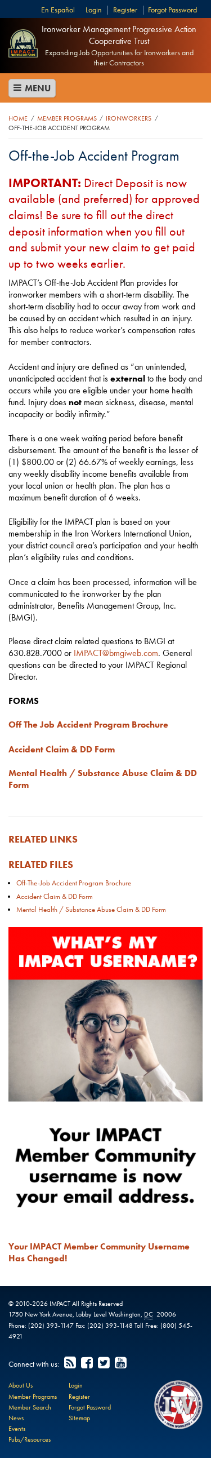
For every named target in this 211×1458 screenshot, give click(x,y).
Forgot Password (172, 10)
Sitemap (79, 1417)
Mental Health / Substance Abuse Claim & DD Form (91, 909)
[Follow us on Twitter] (104, 1363)
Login (94, 10)
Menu (37, 88)
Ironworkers (128, 118)
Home (18, 118)
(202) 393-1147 (51, 1325)
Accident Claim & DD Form (54, 896)
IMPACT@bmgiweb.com (116, 653)
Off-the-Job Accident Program (59, 127)
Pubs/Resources (29, 1439)
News (16, 1417)
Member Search (29, 1407)
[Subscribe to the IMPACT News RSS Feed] (71, 1363)
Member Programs (67, 118)
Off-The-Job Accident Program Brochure (73, 883)
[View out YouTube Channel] (121, 1363)
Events (16, 1428)
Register (125, 10)
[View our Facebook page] (88, 1363)
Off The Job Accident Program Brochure (88, 724)
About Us (20, 1385)
